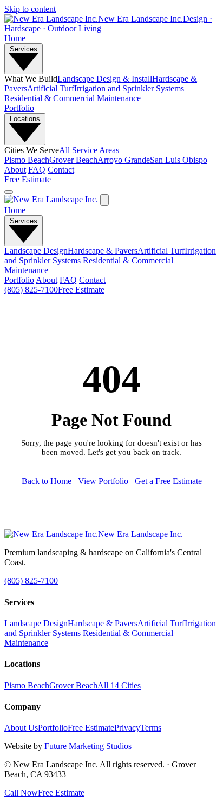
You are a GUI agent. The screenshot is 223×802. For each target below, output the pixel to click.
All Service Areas (89, 150)
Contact (61, 169)
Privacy (127, 727)
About (15, 169)
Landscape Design (36, 250)
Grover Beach (73, 159)
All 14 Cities (119, 685)
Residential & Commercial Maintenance (72, 98)
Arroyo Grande (123, 159)
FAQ (36, 169)
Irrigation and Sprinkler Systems (129, 88)
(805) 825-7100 (31, 289)
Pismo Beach (26, 159)
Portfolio (19, 107)
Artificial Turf (50, 88)
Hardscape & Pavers (102, 250)
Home (14, 38)
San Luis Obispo (178, 159)
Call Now (21, 792)
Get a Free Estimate (168, 481)
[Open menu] (8, 192)
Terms (150, 727)
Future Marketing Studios (88, 746)
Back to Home (46, 481)
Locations (25, 119)
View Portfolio (103, 481)
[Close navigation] (104, 200)
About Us (21, 727)
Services (23, 49)
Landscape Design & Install (104, 78)
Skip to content (30, 9)
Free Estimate (27, 179)
